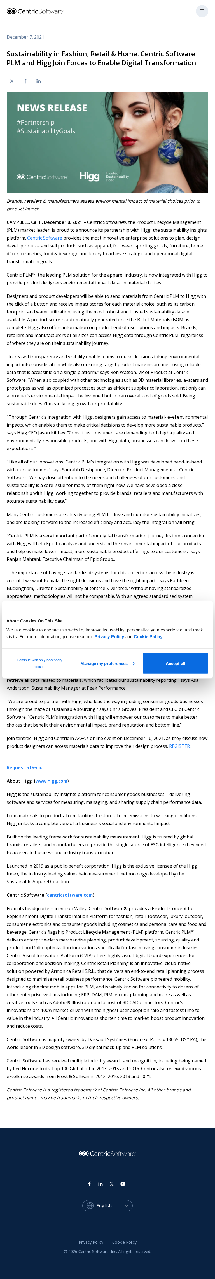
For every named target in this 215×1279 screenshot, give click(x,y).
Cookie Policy (148, 636)
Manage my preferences (104, 663)
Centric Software (44, 238)
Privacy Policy (109, 636)
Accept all (175, 663)
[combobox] (114, 1205)
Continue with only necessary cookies (39, 663)
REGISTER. (180, 746)
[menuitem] (91, 1242)
